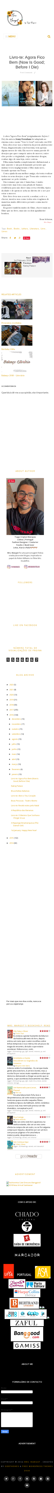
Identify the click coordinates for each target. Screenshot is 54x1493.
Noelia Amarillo (20, 1119)
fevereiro (16, 769)
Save (28, 238)
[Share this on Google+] (19, 238)
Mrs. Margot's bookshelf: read (28, 1025)
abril (14, 759)
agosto (15, 739)
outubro (15, 729)
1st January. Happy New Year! (24, 830)
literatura (34, 228)
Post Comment (26, 72)
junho (14, 749)
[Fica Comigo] (10, 1124)
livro (43, 228)
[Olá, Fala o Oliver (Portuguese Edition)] (10, 1037)
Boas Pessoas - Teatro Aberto (24, 800)
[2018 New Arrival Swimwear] (19, 1185)
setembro (16, 734)
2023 (12, 684)
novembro (16, 724)
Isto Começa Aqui (20, 1142)
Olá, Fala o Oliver (20, 1031)
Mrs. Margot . (33, 1462)
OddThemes (12, 1466)
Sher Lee (18, 1093)
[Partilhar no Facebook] (10, 238)
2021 (12, 689)
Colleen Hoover (20, 1144)
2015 (12, 838)
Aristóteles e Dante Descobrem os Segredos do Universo (25, 1061)
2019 (12, 699)
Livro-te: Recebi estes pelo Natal (25, 805)
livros (4, 231)
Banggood (36, 1182)
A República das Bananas (22, 810)
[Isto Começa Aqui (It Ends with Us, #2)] (10, 1148)
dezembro (16, 719)
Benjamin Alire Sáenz (22, 1066)
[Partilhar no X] (15, 238)
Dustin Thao (19, 1033)
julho (14, 744)
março (14, 764)
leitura (25, 228)
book (9, 228)
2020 (12, 694)
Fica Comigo (18, 1117)
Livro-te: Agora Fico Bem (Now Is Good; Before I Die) (24, 779)
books (17, 228)
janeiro (15, 774)
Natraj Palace (17, 786)
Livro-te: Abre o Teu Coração (23, 795)
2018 (12, 704)
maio (14, 754)
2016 (12, 715)
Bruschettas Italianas (20, 791)
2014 (12, 843)
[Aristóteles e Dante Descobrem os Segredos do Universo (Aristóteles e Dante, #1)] (10, 1064)
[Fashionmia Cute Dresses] (18, 1182)
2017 (12, 709)
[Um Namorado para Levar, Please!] (10, 1094)
